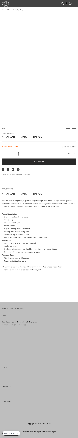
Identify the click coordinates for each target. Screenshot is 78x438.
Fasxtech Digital (50, 431)
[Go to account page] (66, 4)
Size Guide (72, 154)
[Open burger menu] (75, 3)
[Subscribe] (37, 315)
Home (4, 10)
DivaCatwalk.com (8, 133)
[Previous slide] (68, 128)
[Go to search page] (62, 3)
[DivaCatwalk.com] (6, 4)
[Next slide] (74, 128)
